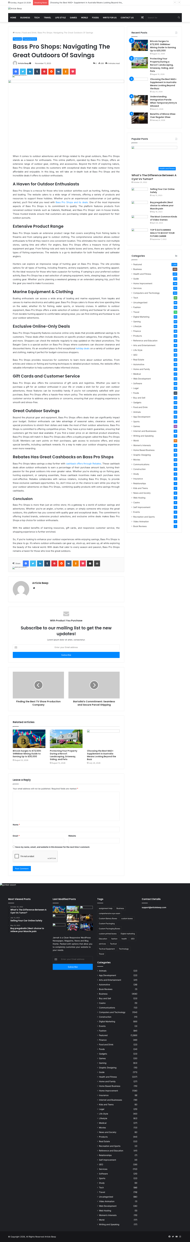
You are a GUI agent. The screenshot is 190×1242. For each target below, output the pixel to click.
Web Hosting (139, 498)
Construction (139, 469)
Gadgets (137, 402)
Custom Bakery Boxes (108, 918)
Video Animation (141, 521)
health (124, 939)
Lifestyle (137, 326)
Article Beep (23, 63)
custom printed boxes (108, 934)
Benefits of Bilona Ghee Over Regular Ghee (162, 115)
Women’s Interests (142, 445)
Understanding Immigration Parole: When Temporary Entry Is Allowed (163, 101)
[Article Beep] (15, 8)
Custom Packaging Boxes (109, 928)
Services (137, 288)
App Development (141, 417)
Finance (137, 331)
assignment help (105, 908)
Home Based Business (144, 450)
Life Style (60, 17)
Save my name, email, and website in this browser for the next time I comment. (52, 847)
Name (16, 824)
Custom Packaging (107, 923)
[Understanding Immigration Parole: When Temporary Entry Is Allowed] (140, 100)
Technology (124, 949)
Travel (47, 17)
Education (103, 939)
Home (13, 17)
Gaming (137, 321)
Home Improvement (142, 283)
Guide (136, 279)
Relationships (139, 483)
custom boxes (127, 918)
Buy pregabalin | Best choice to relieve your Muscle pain (162, 205)
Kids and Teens (140, 488)
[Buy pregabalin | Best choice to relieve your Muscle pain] (140, 206)
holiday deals (83, 348)
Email (16, 836)
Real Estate (138, 359)
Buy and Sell (139, 398)
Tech (37, 17)
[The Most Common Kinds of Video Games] (140, 220)
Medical (137, 374)
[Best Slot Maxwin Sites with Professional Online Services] (59, 917)
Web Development (142, 378)
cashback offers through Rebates (83, 463)
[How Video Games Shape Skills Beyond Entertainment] (86, 926)
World (84, 17)
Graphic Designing (142, 455)
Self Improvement (141, 507)
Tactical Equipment (107, 949)
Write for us (110, 17)
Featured (17, 39)
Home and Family (141, 369)
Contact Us (127, 17)
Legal (135, 388)
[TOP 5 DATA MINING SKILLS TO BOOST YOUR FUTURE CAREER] (140, 234)
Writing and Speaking (143, 436)
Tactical (113, 944)
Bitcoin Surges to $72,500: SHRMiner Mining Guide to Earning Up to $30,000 (27, 753)
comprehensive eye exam (109, 913)
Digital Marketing (141, 317)
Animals (137, 412)
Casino (136, 502)
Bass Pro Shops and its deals (72, 202)
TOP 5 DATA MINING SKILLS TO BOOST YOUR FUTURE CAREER (162, 233)
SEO (135, 355)
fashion (114, 939)
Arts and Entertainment (144, 345)
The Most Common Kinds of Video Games (163, 218)
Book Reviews (140, 526)
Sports (136, 421)
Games (73, 17)
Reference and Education (145, 340)
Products (137, 336)
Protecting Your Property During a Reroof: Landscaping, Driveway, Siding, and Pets (63, 755)
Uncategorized (140, 302)
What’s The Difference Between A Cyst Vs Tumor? (154, 177)
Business (25, 17)
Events (136, 512)
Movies (136, 459)
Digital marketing (128, 934)
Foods (95, 17)
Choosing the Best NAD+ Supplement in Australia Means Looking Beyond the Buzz (88, 2)
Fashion (137, 307)
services (102, 944)
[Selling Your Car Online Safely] (140, 193)
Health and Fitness (142, 274)
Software (137, 383)
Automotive (138, 364)
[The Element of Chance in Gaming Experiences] (72, 926)
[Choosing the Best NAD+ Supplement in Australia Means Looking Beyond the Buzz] (103, 739)
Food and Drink (29, 32)
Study (136, 474)
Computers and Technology (146, 293)
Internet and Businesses (144, 431)
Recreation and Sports (144, 517)
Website (72, 836)
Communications (141, 464)
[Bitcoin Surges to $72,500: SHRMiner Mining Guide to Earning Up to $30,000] (29, 739)
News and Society (142, 493)
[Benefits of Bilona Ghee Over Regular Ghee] (140, 118)
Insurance (138, 478)
